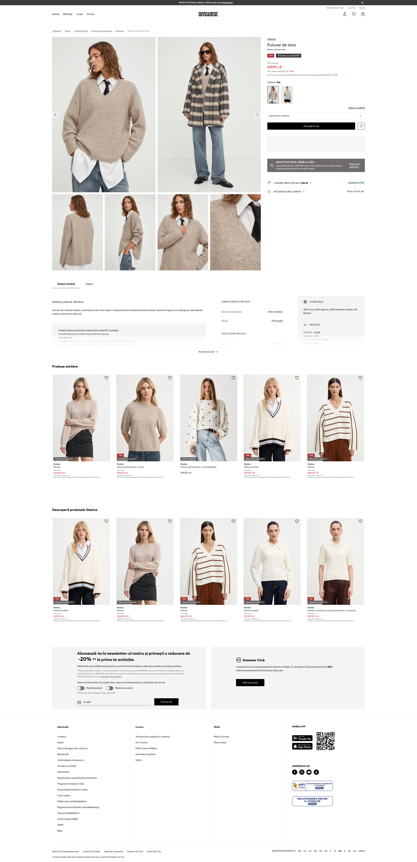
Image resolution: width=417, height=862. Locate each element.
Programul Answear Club (70, 783)
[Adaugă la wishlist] (361, 126)
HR (320, 851)
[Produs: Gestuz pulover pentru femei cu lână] (145, 418)
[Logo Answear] (208, 14)
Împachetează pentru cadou (72, 789)
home (90, 14)
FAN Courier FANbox (146, 748)
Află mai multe (250, 682)
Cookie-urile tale (135, 851)
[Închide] (362, 2)
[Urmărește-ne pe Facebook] (294, 772)
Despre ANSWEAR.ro (68, 813)
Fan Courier (142, 742)
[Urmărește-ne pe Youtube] (309, 772)
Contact (61, 736)
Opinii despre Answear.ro (70, 760)
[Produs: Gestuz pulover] (81, 418)
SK (349, 851)
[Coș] (363, 14)
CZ (310, 851)
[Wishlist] (354, 14)
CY (305, 851)
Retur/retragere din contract (72, 748)
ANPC (60, 824)
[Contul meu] (345, 14)
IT (330, 851)
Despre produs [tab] (66, 283)
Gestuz (271, 39)
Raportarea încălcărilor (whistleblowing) (78, 807)
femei (55, 14)
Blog (59, 830)
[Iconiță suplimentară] (312, 786)
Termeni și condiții (66, 765)
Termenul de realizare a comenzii (153, 736)
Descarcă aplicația (354, 165)
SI (345, 851)
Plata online (220, 742)
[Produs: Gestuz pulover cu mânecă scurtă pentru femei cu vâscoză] (335, 561)
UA (354, 851)
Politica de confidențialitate (71, 801)
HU (325, 851)
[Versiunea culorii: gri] (287, 94)
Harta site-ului (154, 851)
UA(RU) (361, 851)
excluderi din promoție (111, 676)
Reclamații (63, 754)
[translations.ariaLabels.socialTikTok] (316, 772)
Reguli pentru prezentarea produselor (77, 777)
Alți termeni (63, 771)
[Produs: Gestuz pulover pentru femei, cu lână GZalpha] (208, 418)
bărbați (67, 14)
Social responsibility (67, 818)
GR (315, 851)
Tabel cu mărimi (356, 107)
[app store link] (302, 746)
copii (79, 14)
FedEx (139, 760)
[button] (316, 115)
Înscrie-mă (166, 701)
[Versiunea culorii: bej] (273, 94)
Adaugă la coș (311, 126)
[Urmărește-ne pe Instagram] (301, 772)
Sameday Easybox (145, 754)
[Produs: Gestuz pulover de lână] (272, 418)
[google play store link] (302, 738)
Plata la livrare (221, 736)
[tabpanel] (208, 321)
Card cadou (63, 795)
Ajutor (60, 742)
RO (340, 851)
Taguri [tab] (89, 283)
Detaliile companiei (113, 851)
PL (335, 851)
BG (299, 851)
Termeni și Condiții (91, 851)
